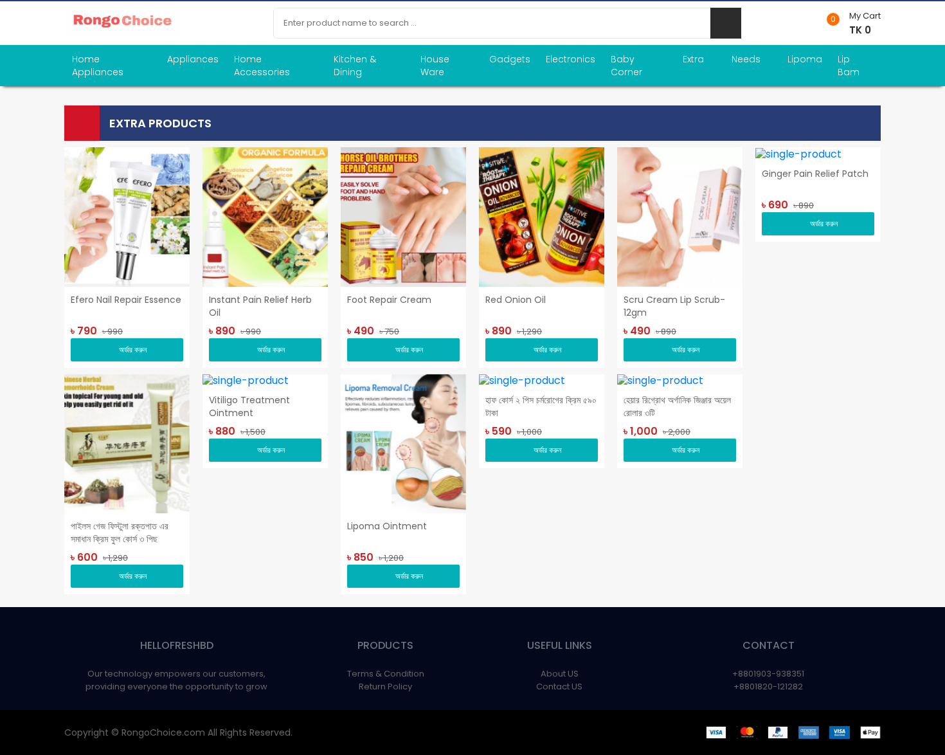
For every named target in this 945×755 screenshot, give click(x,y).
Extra (693, 59)
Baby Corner (626, 65)
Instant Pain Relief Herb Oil (260, 306)
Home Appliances (97, 65)
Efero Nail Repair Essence (126, 299)
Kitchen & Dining (355, 65)
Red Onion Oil (515, 299)
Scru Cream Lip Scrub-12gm (674, 306)
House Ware (434, 65)
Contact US (559, 686)
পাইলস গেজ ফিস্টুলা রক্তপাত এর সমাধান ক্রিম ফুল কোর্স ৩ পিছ (119, 532)
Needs (746, 59)
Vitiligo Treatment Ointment (249, 406)
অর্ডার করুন (133, 349)
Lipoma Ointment (387, 526)
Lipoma (805, 59)
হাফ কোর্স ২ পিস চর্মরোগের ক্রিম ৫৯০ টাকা (541, 406)
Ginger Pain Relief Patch (815, 173)
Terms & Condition (385, 674)
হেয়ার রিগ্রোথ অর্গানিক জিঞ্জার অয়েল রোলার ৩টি (677, 406)
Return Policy (385, 686)
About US (560, 674)
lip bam (849, 65)
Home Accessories (262, 65)
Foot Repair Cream (389, 299)
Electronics (570, 59)
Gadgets (509, 59)
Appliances (193, 59)
